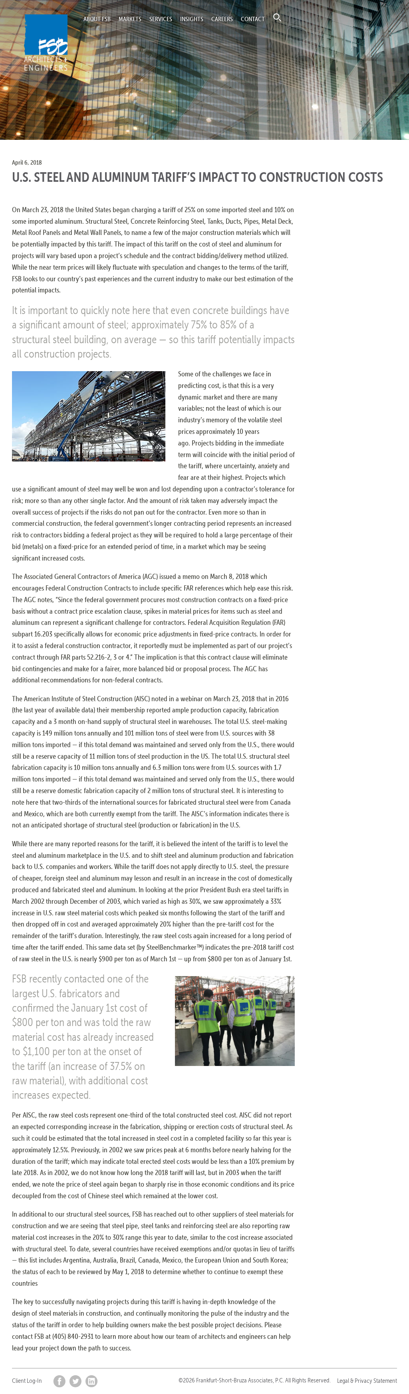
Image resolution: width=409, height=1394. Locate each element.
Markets (130, 19)
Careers (222, 19)
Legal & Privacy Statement (367, 1380)
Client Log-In (27, 1380)
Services (160, 19)
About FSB (97, 19)
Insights (191, 19)
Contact (253, 19)
